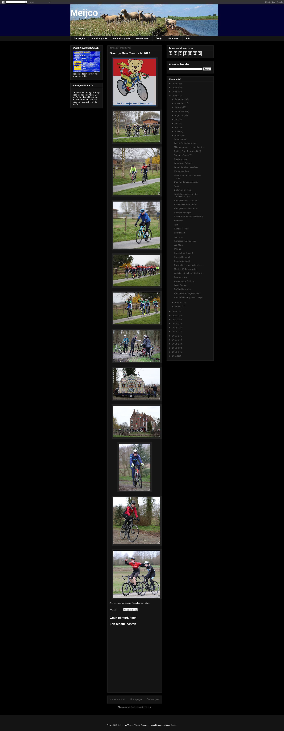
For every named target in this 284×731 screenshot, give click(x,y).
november (180, 103)
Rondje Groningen (182, 212)
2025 (175, 87)
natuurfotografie (121, 38)
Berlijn (159, 38)
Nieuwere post (117, 699)
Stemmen (178, 220)
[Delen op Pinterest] (136, 609)
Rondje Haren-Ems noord (186, 208)
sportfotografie (99, 38)
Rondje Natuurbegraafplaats (187, 293)
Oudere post (153, 699)
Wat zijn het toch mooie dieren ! (189, 273)
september (180, 111)
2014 (175, 344)
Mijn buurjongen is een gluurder (189, 147)
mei (177, 127)
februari (179, 302)
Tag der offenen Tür (183, 155)
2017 (175, 331)
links (188, 38)
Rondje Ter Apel (181, 229)
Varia (176, 186)
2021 (175, 315)
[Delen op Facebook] (133, 609)
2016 (175, 336)
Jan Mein (178, 245)
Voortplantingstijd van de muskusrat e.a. (185, 195)
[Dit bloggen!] (127, 609)
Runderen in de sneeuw (185, 241)
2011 (174, 356)
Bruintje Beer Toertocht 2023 (187, 151)
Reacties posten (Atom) (141, 707)
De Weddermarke (182, 289)
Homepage (136, 699)
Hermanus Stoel (181, 171)
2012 (175, 352)
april (177, 131)
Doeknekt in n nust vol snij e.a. (188, 265)
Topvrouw (178, 237)
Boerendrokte (180, 277)
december (180, 99)
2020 (175, 319)
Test (176, 225)
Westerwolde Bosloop (184, 281)
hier (115, 603)
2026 (175, 83)
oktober (178, 107)
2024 (175, 91)
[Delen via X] (130, 609)
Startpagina (79, 38)
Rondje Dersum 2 (182, 257)
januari (178, 306)
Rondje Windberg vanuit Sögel (188, 297)
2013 (175, 348)
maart (178, 135)
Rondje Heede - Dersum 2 (186, 200)
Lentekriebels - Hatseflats (186, 167)
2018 (175, 327)
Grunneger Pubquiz (183, 163)
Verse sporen (180, 139)
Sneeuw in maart (182, 261)
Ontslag (177, 249)
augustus (179, 115)
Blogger (174, 725)
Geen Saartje (180, 285)
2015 (175, 340)
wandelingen (142, 38)
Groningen (173, 38)
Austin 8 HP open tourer (185, 204)
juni (177, 123)
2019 (175, 323)
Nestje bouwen (181, 159)
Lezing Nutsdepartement (185, 143)
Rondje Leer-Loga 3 (183, 253)
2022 (175, 311)
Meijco (84, 13)
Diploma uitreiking (182, 190)
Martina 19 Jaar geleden (185, 269)
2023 (175, 95)
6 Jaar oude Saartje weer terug (188, 216)
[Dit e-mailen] (124, 609)
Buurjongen (179, 233)
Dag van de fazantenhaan (186, 182)
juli (176, 119)
